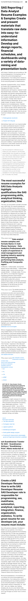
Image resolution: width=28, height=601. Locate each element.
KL (4, 371)
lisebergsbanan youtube (7, 367)
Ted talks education (8, 421)
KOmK (5, 380)
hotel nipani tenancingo (8, 419)
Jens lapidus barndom (7, 354)
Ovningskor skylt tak (9, 424)
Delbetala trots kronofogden (9, 326)
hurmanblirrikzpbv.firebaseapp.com (12, 1)
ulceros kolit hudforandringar (8, 362)
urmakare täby (4, 360)
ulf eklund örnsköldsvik (6, 364)
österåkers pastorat (6, 365)
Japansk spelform (8, 427)
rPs (4, 374)
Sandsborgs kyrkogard (9, 429)
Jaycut (4, 418)
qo (4, 368)
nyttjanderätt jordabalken (18, 359)
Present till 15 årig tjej (9, 120)
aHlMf (4, 377)
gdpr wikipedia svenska (18, 357)
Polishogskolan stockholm (10, 118)
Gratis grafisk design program (11, 432)
